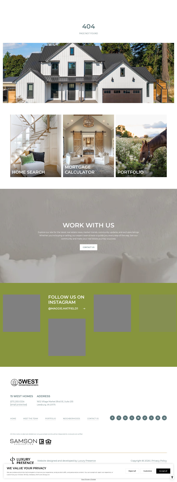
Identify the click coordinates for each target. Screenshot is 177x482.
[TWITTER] (131, 417)
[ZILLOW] (164, 417)
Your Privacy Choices (88, 479)
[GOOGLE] (157, 417)
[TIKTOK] (144, 417)
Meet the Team (30, 419)
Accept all (163, 471)
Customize (147, 471)
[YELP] (151, 417)
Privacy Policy (159, 460)
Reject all (132, 471)
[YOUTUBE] (138, 417)
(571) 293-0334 (17, 401)
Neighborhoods (71, 419)
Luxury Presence (87, 460)
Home (13, 419)
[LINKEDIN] (125, 417)
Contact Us (88, 247)
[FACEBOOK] (112, 417)
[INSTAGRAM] (118, 417)
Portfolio (50, 419)
